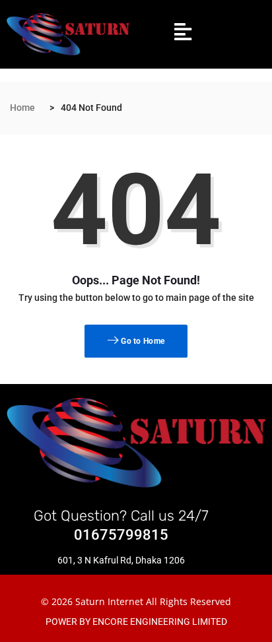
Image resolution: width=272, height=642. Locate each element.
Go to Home (141, 341)
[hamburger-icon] (182, 35)
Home (22, 107)
